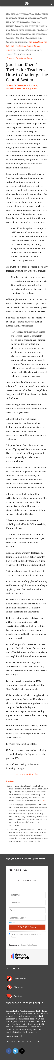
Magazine (18, 987)
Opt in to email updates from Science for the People (26, 936)
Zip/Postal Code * (17, 916)
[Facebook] (9, 1051)
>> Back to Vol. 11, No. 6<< (27, 774)
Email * (13, 908)
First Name (14, 893)
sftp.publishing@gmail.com (19, 58)
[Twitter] (15, 1051)
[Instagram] (22, 1051)
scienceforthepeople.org (27, 1032)
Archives (18, 996)
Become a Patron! (14, 1036)
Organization (20, 978)
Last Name (14, 901)
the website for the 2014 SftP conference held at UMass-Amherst (26, 46)
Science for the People (29, 945)
